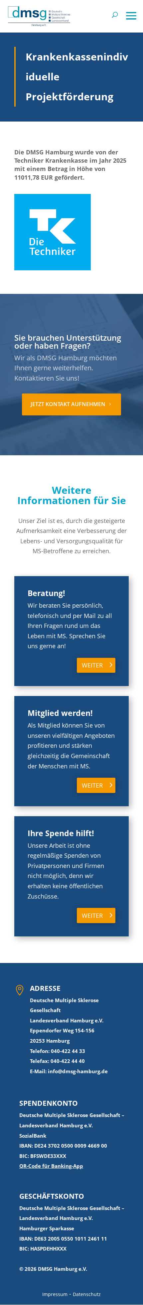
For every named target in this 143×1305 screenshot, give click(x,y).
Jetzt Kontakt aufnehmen (68, 404)
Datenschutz (87, 1294)
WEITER (92, 665)
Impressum (55, 1294)
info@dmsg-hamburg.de (78, 1071)
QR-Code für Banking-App (51, 1166)
